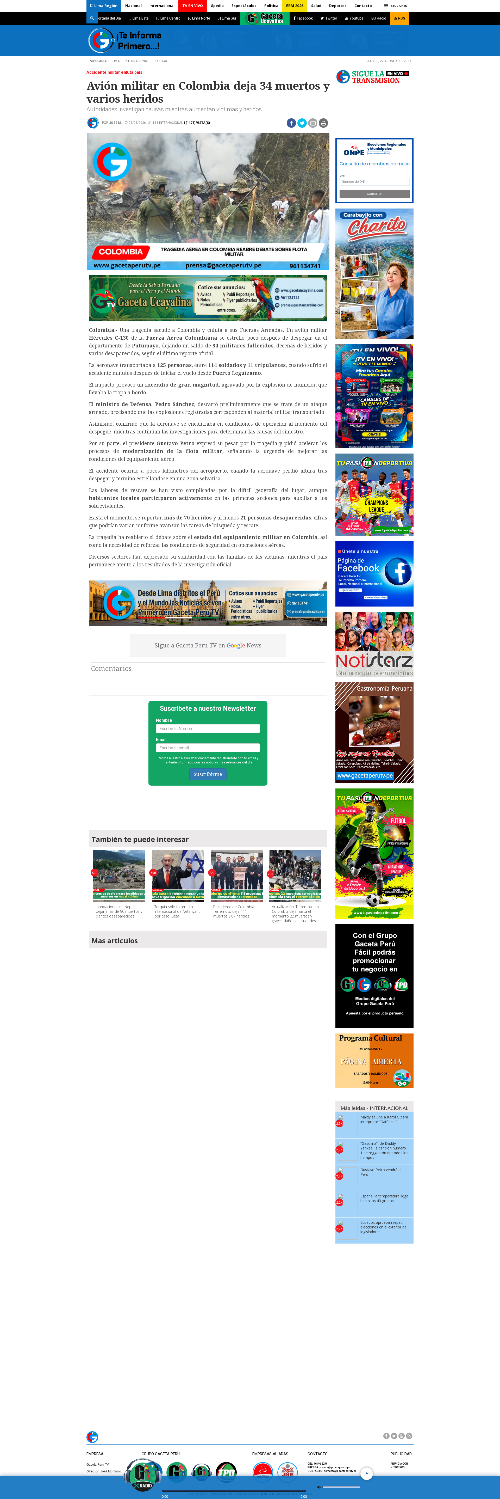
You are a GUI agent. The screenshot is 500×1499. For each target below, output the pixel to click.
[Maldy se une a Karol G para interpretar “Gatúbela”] (348, 1124)
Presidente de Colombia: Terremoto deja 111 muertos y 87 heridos (234, 911)
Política (271, 5)
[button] (103, 6)
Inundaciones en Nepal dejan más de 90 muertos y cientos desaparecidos (119, 911)
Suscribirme (208, 774)
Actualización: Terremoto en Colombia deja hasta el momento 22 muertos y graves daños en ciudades (295, 913)
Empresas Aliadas (270, 1454)
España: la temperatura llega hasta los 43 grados (384, 1198)
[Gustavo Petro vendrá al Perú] (348, 1177)
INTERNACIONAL (136, 61)
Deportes (338, 5)
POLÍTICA (160, 61)
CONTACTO (318, 1454)
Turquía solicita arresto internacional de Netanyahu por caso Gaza (177, 911)
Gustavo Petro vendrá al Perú (380, 1172)
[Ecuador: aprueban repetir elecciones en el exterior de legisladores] (348, 1230)
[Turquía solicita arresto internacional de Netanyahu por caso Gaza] (178, 876)
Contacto (363, 5)
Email (161, 739)
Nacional (133, 5)
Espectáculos (244, 5)
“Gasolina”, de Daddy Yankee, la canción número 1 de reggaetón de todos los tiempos (384, 1150)
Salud (316, 5)
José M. (115, 123)
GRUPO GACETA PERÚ (161, 1454)
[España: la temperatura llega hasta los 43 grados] (348, 1203)
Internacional (161, 5)
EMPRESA (94, 1454)
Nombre (164, 720)
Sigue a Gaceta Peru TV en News (208, 645)
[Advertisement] (208, 805)
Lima (116, 61)
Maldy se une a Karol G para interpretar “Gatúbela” (384, 1119)
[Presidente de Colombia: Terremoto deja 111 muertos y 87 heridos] (237, 876)
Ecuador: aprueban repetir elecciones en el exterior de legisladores (383, 1227)
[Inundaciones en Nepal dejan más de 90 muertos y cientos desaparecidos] (119, 876)
